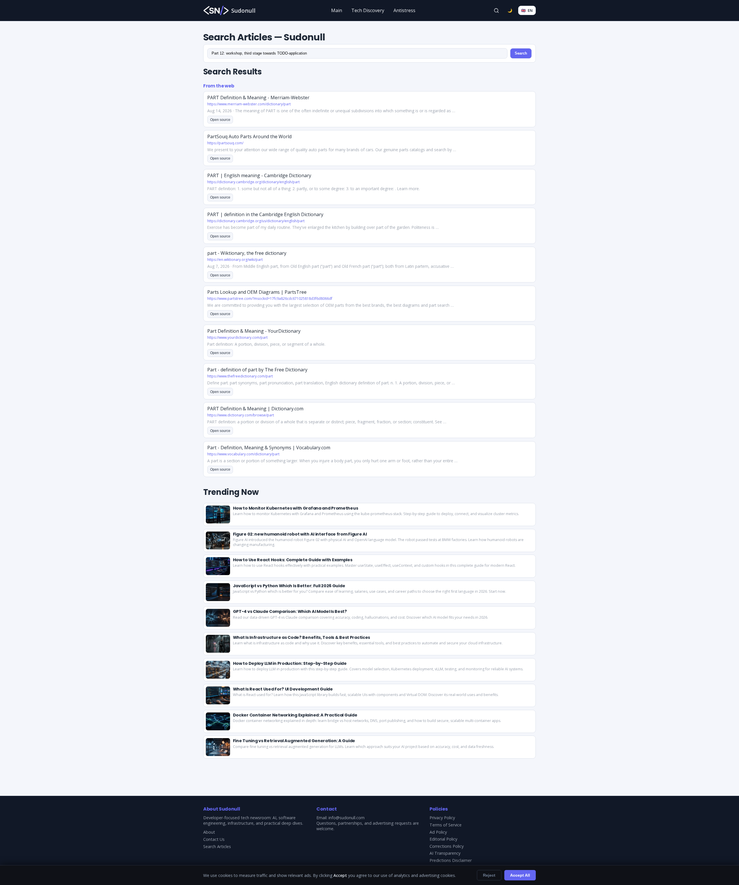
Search (521, 53)
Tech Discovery (367, 10)
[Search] (496, 10)
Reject (489, 875)
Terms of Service (446, 825)
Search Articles (217, 846)
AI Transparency (445, 853)
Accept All (520, 875)
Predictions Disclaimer (451, 860)
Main (336, 10)
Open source (220, 120)
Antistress (404, 10)
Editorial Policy (443, 839)
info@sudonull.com (347, 817)
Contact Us (214, 839)
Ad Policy (438, 832)
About (209, 832)
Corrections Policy (447, 846)
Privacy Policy (442, 817)
